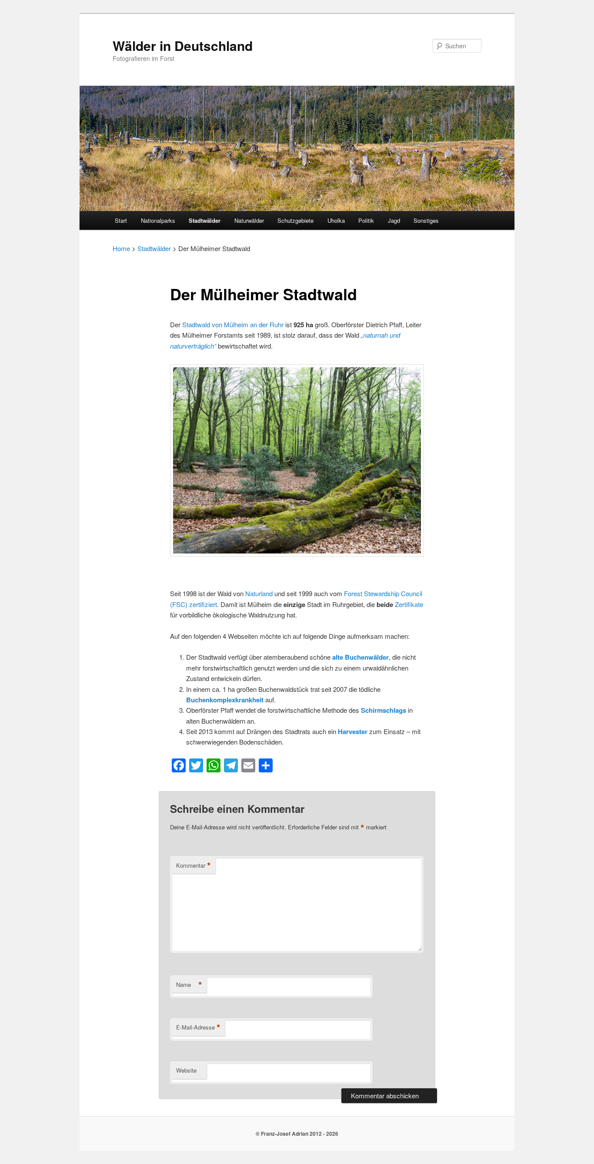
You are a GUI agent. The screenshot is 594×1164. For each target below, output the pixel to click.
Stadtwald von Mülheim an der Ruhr (233, 324)
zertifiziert (203, 604)
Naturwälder (249, 220)
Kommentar (193, 865)
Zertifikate (409, 604)
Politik (366, 220)
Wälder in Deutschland (183, 45)
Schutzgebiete (295, 220)
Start (121, 220)
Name (189, 985)
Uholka (336, 220)
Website (186, 1070)
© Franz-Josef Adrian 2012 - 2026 (297, 1133)
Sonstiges (426, 220)
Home (121, 248)
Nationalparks (158, 220)
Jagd (394, 220)
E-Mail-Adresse (198, 1027)
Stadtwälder (204, 220)
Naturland (259, 593)
